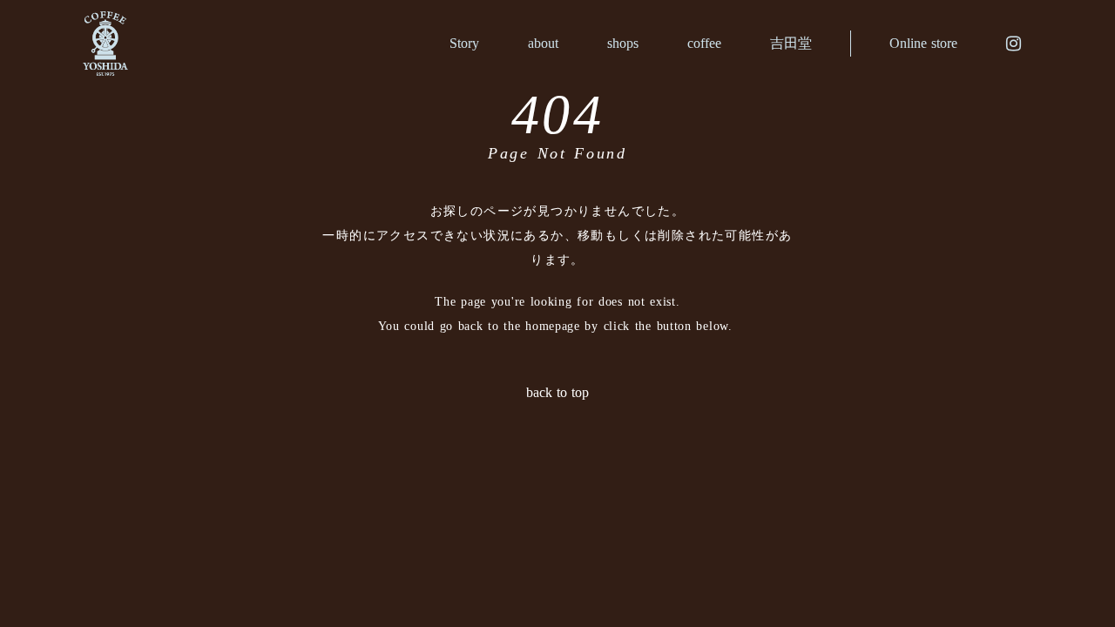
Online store (923, 43)
